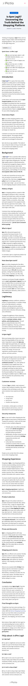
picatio (19, 28)
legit (7, 81)
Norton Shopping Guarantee (18, 611)
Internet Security (14, 12)
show (9, 47)
